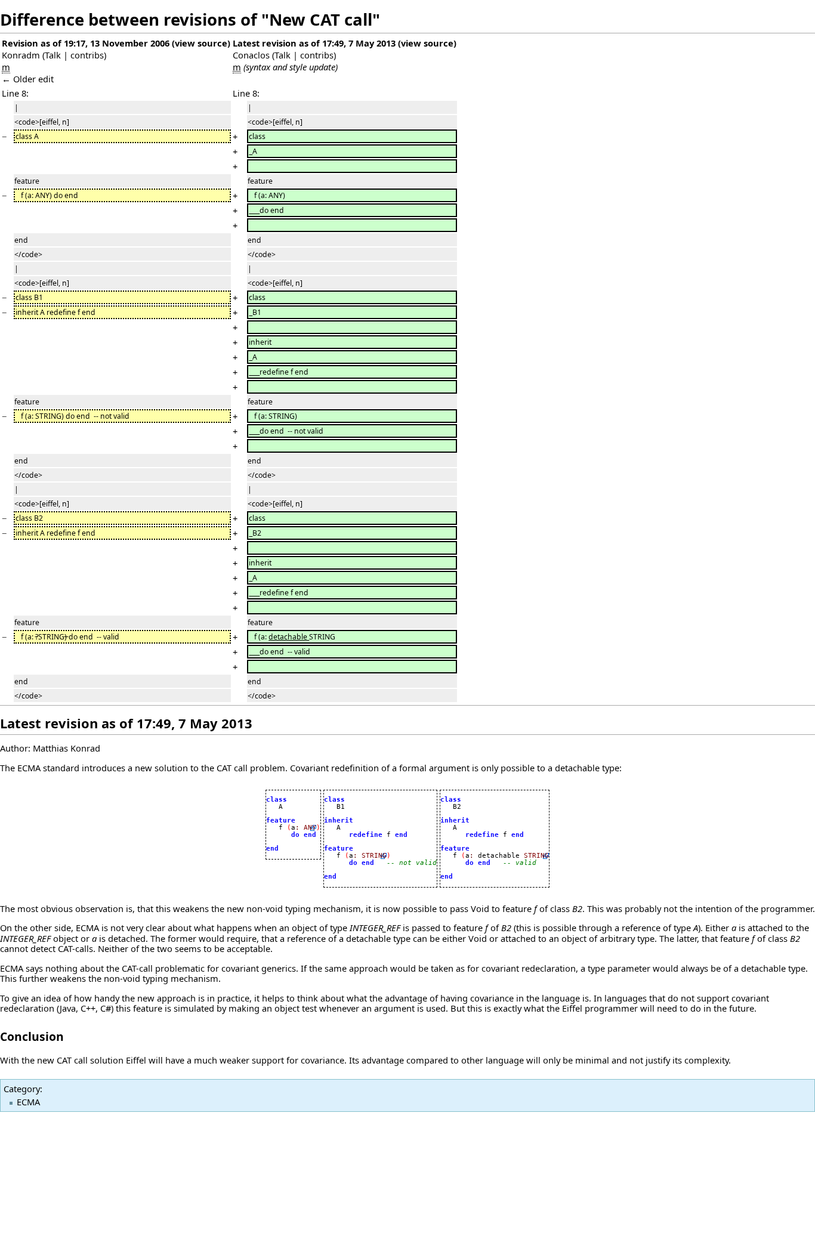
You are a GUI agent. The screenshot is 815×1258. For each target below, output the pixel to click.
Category (22, 1089)
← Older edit (28, 79)
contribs (87, 55)
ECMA (28, 1102)
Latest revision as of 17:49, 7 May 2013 (314, 43)
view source (201, 43)
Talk (53, 55)
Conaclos (251, 55)
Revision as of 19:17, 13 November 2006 (85, 43)
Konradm (21, 55)
